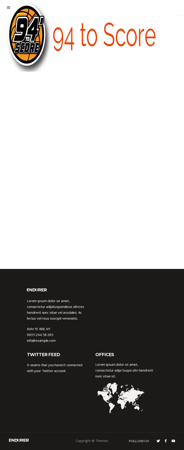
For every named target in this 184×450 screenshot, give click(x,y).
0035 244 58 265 (40, 334)
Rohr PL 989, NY (38, 329)
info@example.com (41, 340)
